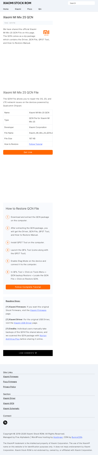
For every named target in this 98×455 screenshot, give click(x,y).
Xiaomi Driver (9, 398)
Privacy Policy (9, 387)
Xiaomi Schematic (11, 408)
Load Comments (27, 353)
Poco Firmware (10, 381)
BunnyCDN (77, 437)
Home (6, 23)
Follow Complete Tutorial (28, 287)
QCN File (12, 23)
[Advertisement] (28, 67)
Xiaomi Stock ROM (17, 3)
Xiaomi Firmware (38, 310)
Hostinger (58, 437)
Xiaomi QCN (8, 403)
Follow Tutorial (35, 144)
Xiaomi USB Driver (23, 323)
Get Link (28, 152)
